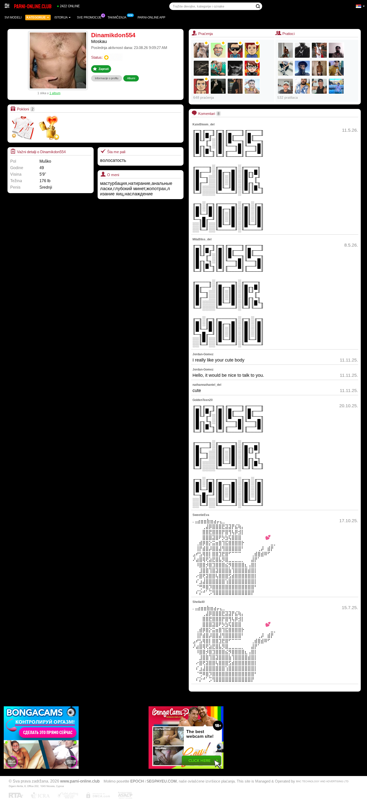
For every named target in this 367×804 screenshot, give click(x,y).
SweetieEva (200, 515)
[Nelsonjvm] (319, 86)
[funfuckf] (201, 68)
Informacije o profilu (106, 78)
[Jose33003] (302, 68)
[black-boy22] (319, 68)
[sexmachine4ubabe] (302, 50)
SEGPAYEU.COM (162, 781)
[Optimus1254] (201, 50)
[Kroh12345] (252, 50)
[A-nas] (201, 86)
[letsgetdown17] (336, 86)
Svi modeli (12, 17)
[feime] (252, 68)
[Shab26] (336, 50)
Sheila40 (198, 602)
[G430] (302, 86)
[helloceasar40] (235, 68)
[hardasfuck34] (285, 68)
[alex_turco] (235, 86)
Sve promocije (89, 17)
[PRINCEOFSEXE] (252, 86)
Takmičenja (117, 17)
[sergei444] (235, 50)
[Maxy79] (319, 50)
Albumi (131, 78)
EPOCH (137, 781)
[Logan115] (285, 86)
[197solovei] (218, 50)
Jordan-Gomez (202, 354)
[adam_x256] (218, 68)
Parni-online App (151, 17)
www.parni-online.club (80, 781)
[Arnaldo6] (336, 68)
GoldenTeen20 (202, 400)
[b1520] (218, 86)
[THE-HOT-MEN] (285, 50)
